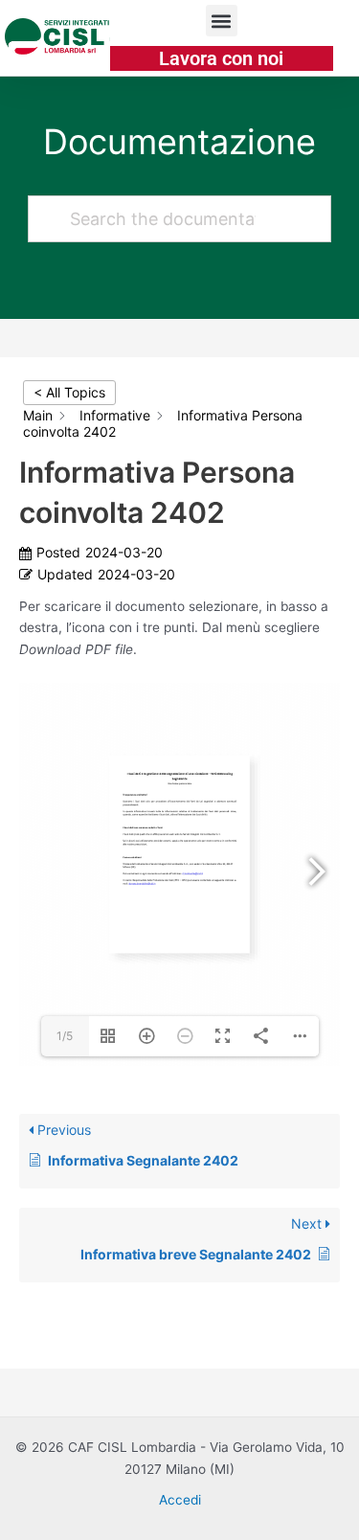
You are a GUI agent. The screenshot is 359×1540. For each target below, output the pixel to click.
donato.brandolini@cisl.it (141, 883)
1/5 (64, 1036)
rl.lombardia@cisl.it (192, 873)
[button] (221, 20)
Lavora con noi (221, 58)
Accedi (180, 1499)
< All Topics (69, 392)
